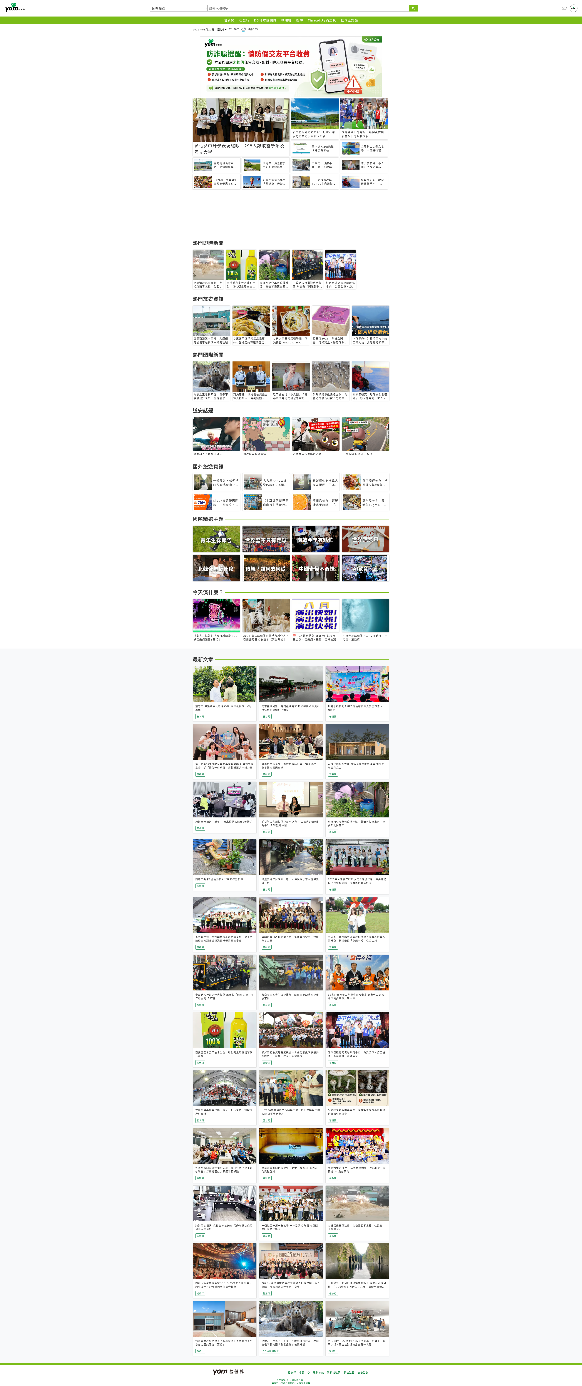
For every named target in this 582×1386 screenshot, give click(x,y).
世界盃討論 (349, 20)
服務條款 (318, 1372)
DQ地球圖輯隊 (265, 20)
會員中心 (304, 1372)
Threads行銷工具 (322, 20)
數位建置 (349, 1372)
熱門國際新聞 (208, 354)
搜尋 (299, 20)
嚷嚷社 (286, 20)
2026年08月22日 (203, 29)
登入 (565, 8)
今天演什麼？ (208, 592)
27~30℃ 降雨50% (244, 29)
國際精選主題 (208, 519)
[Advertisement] (284, 215)
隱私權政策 (334, 1372)
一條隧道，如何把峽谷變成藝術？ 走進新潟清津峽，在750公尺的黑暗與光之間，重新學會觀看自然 (357, 1286)
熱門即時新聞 (208, 243)
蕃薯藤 (14, 8)
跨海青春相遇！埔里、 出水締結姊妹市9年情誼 (224, 821)
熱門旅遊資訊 (208, 299)
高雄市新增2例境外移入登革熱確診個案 (219, 879)
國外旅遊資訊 (208, 466)
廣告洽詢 (363, 1372)
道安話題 (203, 410)
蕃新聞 (229, 20)
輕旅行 (244, 20)
